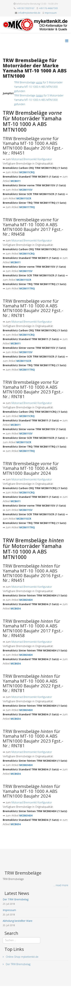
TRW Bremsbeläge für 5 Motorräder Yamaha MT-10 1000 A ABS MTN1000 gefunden (38, 87)
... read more (60, 885)
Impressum (51, 12)
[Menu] (66, 41)
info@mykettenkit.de (29, 12)
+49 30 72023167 (25, 8)
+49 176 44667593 (48, 8)
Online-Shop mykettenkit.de (21, 956)
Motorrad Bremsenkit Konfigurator (31, 159)
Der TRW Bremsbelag (17, 964)
